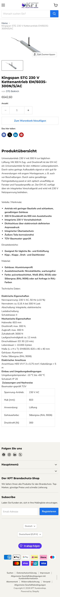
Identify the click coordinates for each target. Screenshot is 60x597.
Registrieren (49, 511)
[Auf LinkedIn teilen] (15, 134)
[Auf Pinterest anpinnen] (21, 134)
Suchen (10, 573)
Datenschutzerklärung (27, 573)
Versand (46, 581)
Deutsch (28, 526)
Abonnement (12, 581)
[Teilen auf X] (9, 134)
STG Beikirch (12, 91)
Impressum (45, 573)
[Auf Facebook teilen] (4, 134)
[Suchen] (54, 13)
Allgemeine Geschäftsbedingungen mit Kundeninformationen (28, 577)
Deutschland (28, 534)
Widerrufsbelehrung (30, 581)
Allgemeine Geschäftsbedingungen (30, 585)
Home (5, 23)
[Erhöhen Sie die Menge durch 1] (28, 110)
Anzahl (5, 103)
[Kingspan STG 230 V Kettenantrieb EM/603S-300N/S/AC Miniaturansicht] (12, 65)
